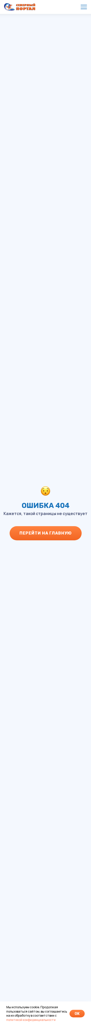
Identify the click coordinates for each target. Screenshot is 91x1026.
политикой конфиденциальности (31, 1020)
